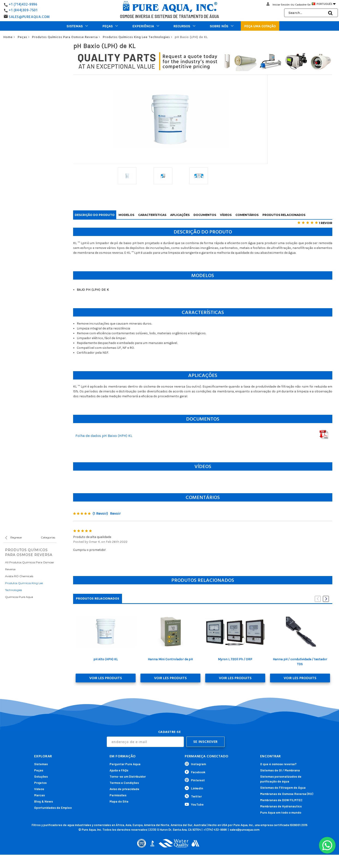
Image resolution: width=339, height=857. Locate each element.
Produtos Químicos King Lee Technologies (24, 586)
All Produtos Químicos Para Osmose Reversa (29, 566)
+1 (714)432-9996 (23, 4)
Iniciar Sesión (281, 5)
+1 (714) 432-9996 (215, 829)
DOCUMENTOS (204, 215)
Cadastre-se (303, 5)
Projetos (40, 783)
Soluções (41, 776)
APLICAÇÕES (180, 215)
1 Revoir (325, 223)
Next (326, 599)
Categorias (48, 537)
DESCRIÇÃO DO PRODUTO (95, 215)
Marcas (39, 795)
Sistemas (75, 26)
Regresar (16, 537)
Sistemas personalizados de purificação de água (280, 778)
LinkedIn (197, 788)
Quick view (105, 632)
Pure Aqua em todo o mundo (280, 812)
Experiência (143, 26)
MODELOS (126, 215)
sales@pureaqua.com (244, 829)
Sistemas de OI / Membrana (280, 770)
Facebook (198, 772)
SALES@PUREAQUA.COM (29, 17)
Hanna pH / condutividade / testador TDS (300, 661)
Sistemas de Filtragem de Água (283, 787)
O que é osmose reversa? (278, 764)
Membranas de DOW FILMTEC (281, 800)
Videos (39, 789)
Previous (318, 599)
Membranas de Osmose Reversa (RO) (286, 794)
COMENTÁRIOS (247, 215)
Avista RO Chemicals (19, 576)
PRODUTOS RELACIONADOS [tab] (97, 598)
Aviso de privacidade (124, 789)
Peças (107, 26)
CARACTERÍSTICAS (152, 215)
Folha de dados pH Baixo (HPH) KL (103, 435)
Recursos (181, 26)
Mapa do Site (119, 801)
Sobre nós (219, 26)
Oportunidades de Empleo (53, 807)
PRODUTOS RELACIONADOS (283, 215)
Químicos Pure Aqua (19, 597)
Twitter (196, 796)
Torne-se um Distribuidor (128, 776)
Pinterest (198, 780)
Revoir (115, 513)
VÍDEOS (226, 215)
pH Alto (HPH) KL (105, 659)
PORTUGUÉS (326, 4)
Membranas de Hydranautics (281, 806)
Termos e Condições (124, 783)
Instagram (198, 764)
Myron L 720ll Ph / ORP (235, 659)
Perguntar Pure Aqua (125, 764)
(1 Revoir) (100, 513)
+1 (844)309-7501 (23, 10)
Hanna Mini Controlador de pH (170, 659)
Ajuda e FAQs (119, 770)
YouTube (197, 804)
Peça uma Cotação (260, 26)
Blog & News (43, 801)
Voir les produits (105, 678)
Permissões (118, 795)
